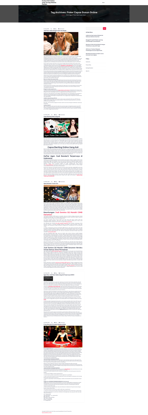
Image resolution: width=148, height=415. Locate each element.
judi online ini (67, 369)
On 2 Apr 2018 (46, 28)
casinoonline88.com (49, 164)
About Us (87, 71)
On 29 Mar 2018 (46, 114)
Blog (55, 28)
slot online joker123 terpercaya (62, 223)
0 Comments (61, 28)
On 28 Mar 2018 (46, 181)
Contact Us (88, 61)
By (51, 28)
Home (103, 2)
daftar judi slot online (52, 231)
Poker (45, 299)
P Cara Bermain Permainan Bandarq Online (55, 324)
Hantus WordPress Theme (47, 412)
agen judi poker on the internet (64, 90)
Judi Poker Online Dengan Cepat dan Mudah (55, 30)
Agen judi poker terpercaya (51, 183)
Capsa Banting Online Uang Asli (52, 116)
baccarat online (69, 221)
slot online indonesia (70, 265)
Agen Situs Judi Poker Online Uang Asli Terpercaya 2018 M (59, 275)
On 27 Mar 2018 (46, 273)
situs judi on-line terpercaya (54, 286)
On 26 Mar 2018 (46, 322)
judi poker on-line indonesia (66, 65)
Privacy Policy (88, 64)
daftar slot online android (57, 251)
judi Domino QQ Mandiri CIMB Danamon (63, 262)
